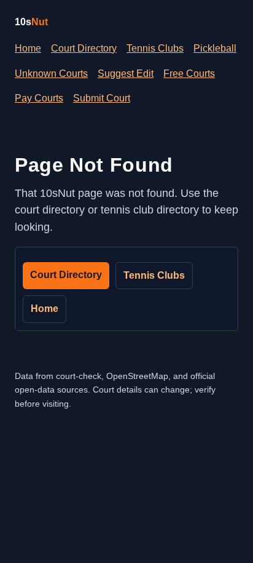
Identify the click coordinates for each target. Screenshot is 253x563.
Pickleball (214, 48)
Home (28, 48)
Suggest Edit (126, 73)
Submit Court (101, 98)
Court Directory (84, 48)
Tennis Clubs (155, 48)
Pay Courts (39, 98)
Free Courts (189, 73)
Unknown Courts (51, 73)
